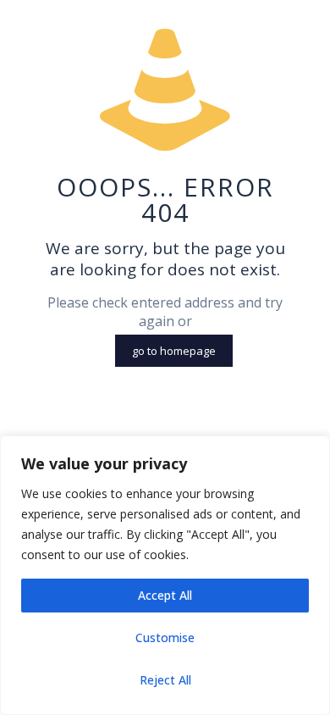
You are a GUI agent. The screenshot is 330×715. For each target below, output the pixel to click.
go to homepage (174, 350)
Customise (165, 637)
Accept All (165, 595)
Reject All (165, 680)
